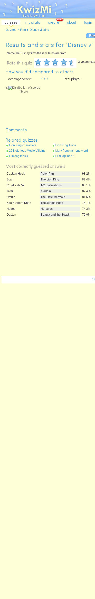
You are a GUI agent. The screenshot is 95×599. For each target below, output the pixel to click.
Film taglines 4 (18, 156)
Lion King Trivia (65, 145)
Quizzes (11, 30)
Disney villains (39, 30)
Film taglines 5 (65, 156)
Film (23, 30)
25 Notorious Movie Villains (27, 150)
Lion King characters (22, 145)
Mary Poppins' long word (71, 150)
